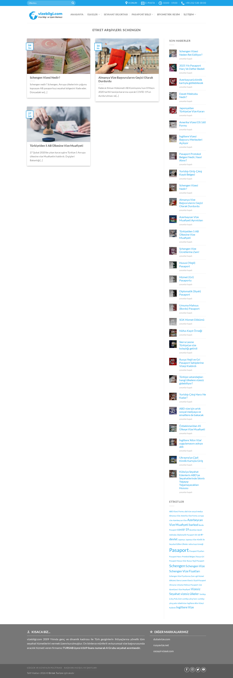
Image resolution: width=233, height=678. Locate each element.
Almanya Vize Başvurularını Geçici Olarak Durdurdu (191, 203)
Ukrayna (172, 585)
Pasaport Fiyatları (196, 551)
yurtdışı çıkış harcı (190, 599)
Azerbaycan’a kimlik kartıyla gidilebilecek (191, 81)
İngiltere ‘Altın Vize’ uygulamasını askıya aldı (191, 443)
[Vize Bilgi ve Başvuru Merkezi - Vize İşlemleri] (46, 14)
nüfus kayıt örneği (195, 544)
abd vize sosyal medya (193, 511)
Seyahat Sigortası (116, 14)
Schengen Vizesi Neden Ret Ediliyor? (190, 53)
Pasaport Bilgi (141, 14)
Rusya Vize (181, 561)
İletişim (189, 14)
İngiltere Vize (185, 607)
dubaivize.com (161, 639)
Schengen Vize (195, 566)
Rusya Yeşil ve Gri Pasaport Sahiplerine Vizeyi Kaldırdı (191, 363)
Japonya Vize (191, 539)
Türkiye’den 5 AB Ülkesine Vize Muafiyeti (189, 234)
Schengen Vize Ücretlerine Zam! (189, 250)
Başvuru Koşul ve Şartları (80, 667)
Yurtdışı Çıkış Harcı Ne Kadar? (192, 396)
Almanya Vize (174, 516)
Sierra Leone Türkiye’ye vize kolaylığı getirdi (188, 345)
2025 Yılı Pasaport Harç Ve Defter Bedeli (192, 67)
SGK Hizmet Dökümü (191, 319)
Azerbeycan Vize (180, 520)
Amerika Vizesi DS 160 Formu (192, 124)
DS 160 (197, 535)
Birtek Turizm (56, 673)
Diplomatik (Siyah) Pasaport (190, 293)
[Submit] (72, 3)
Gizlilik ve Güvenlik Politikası (44, 667)
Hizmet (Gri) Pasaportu (186, 278)
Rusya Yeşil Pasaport (195, 561)
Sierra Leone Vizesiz (184, 580)
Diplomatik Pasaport (185, 535)
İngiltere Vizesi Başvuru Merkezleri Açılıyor (190, 139)
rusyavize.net (161, 645)
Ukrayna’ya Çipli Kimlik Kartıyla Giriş (191, 459)
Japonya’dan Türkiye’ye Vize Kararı (192, 109)
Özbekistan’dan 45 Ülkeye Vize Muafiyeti (192, 427)
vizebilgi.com (34, 639)
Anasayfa (76, 14)
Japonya (181, 539)
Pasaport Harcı (175, 556)
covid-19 (183, 529)
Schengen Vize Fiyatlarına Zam (182, 576)
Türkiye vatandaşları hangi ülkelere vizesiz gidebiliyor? (191, 380)
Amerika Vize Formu (189, 516)
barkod (193, 525)
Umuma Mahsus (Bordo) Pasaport (189, 307)
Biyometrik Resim (168, 14)
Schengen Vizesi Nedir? (188, 187)
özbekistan (182, 603)
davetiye (193, 530)
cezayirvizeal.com (163, 651)
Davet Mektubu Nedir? (188, 95)
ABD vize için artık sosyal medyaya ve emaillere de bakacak (191, 412)
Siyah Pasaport (199, 580)
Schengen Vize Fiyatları (184, 571)
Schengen (177, 565)
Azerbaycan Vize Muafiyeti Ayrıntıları (191, 218)
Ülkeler (92, 14)
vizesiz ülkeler (189, 594)
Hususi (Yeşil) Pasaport (187, 264)
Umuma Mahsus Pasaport (187, 585)
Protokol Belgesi (189, 556)
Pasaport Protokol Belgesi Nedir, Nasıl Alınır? (190, 157)
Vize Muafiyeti (184, 589)
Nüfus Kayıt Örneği (190, 330)
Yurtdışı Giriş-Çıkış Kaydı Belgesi (190, 173)
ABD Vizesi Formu (176, 511)
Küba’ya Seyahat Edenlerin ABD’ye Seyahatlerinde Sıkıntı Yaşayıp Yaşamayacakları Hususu (192, 480)
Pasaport (179, 550)
